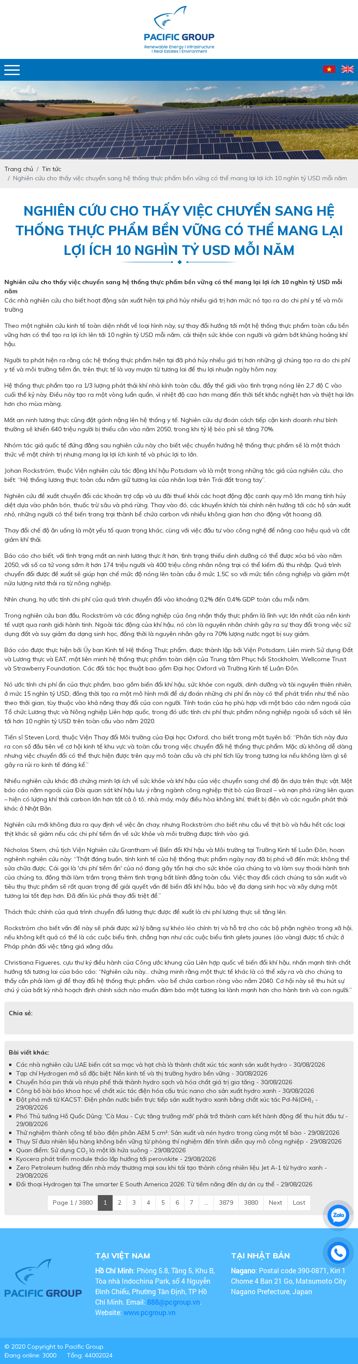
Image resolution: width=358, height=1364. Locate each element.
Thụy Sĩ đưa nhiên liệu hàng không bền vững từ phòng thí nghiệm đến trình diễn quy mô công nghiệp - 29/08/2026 (178, 1141)
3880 (251, 1202)
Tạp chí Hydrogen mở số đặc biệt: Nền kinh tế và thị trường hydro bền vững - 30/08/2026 (141, 1073)
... (206, 1202)
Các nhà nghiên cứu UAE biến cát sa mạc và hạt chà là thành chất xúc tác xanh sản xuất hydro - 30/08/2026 (170, 1065)
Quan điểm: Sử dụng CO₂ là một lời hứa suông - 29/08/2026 (101, 1150)
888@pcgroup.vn (173, 1301)
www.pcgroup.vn (150, 1312)
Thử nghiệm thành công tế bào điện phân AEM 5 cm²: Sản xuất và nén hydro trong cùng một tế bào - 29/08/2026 (177, 1133)
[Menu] (12, 70)
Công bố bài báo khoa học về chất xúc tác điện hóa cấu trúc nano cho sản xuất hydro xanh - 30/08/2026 (165, 1091)
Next (275, 1202)
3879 (226, 1202)
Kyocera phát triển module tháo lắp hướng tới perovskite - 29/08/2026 (116, 1159)
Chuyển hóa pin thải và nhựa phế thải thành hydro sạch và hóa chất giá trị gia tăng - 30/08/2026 (154, 1082)
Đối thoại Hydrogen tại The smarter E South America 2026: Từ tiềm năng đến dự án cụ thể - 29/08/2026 (164, 1184)
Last (299, 1202)
